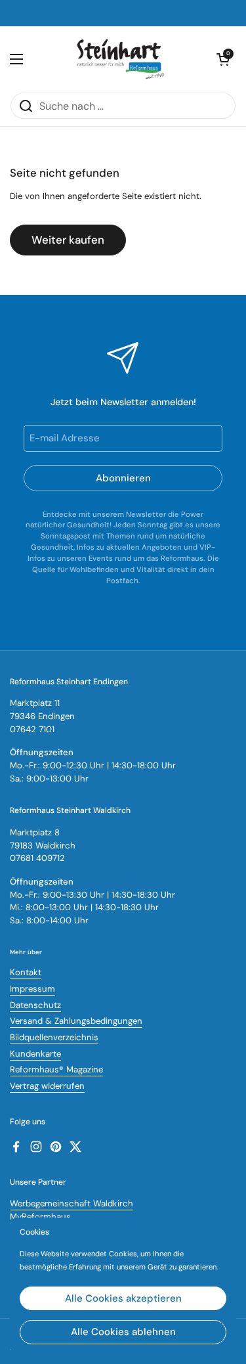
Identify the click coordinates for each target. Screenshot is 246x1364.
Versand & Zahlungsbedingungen (76, 1020)
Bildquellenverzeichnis (54, 1037)
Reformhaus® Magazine (56, 1069)
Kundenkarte (35, 1053)
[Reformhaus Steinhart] (120, 59)
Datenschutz (35, 1005)
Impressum (32, 988)
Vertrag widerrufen (47, 1085)
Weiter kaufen (67, 239)
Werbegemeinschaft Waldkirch (71, 1203)
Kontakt (25, 972)
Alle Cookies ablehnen (123, 1331)
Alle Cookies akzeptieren (123, 1298)
